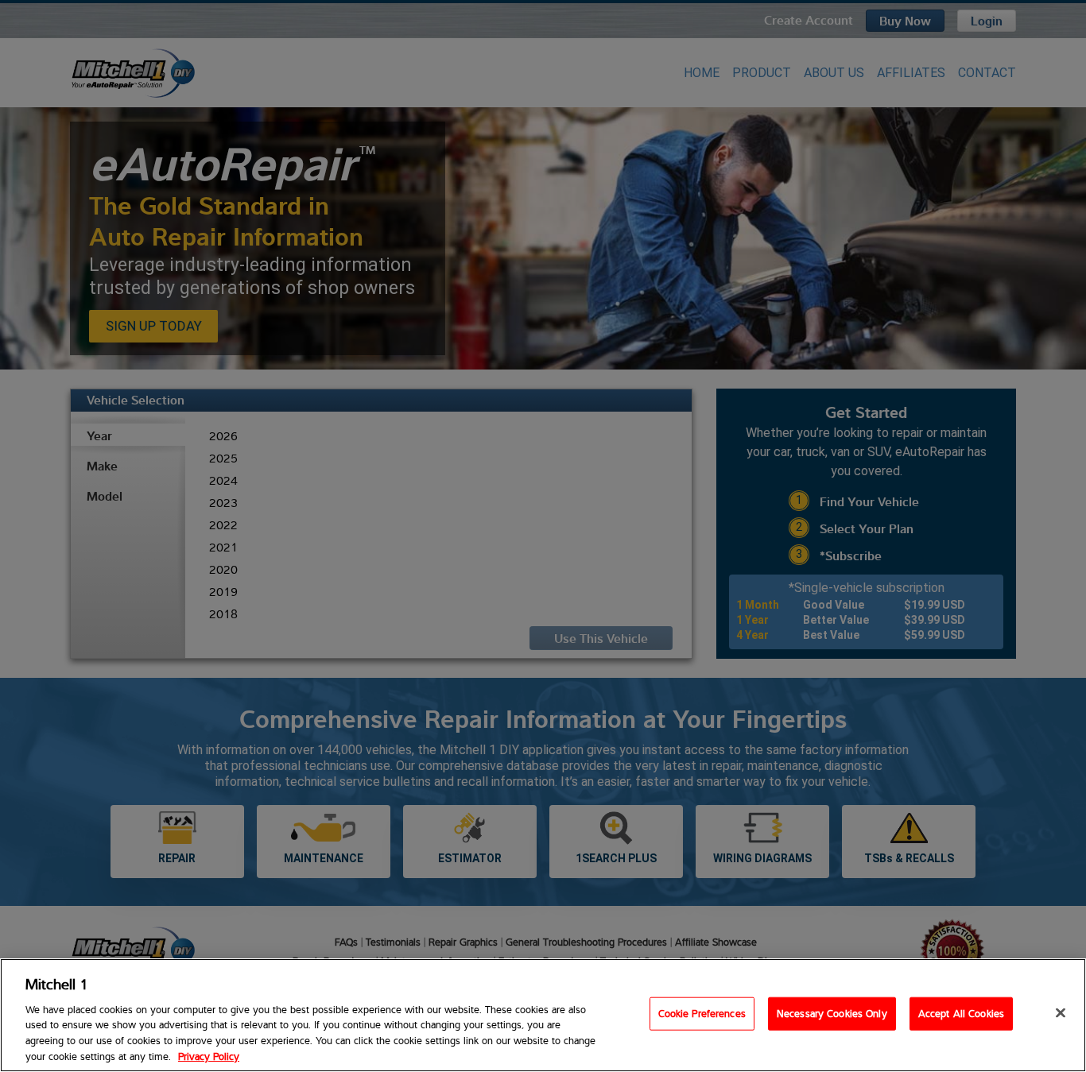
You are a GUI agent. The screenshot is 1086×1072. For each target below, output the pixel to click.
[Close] (1060, 1013)
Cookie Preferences (702, 1013)
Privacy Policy (208, 1055)
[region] (543, 1015)
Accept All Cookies (961, 1013)
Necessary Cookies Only (832, 1013)
